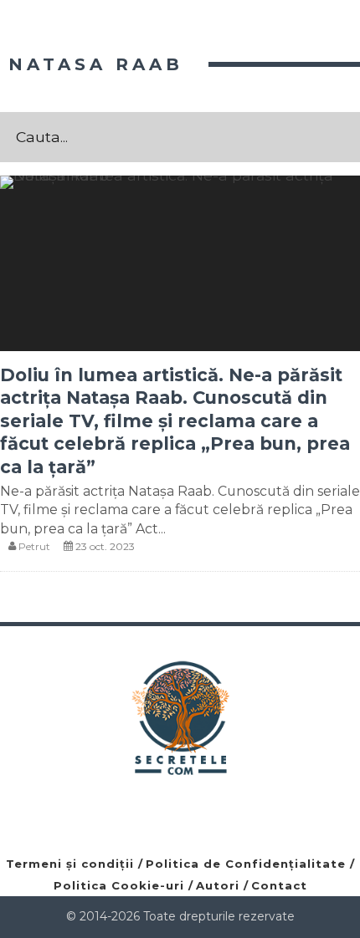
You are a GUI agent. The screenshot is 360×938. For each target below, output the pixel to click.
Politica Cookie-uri (119, 885)
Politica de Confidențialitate (246, 863)
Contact (279, 885)
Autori (217, 885)
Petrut (34, 546)
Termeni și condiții (70, 863)
